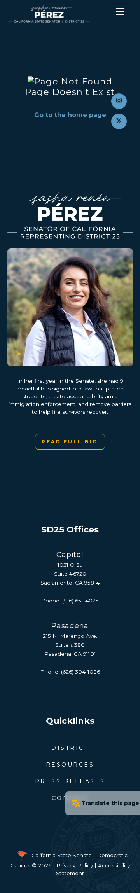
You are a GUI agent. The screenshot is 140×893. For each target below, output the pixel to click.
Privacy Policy (74, 865)
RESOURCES (70, 764)
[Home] (59, 14)
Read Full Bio (70, 442)
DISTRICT (70, 747)
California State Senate (62, 855)
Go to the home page (70, 115)
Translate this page (110, 803)
